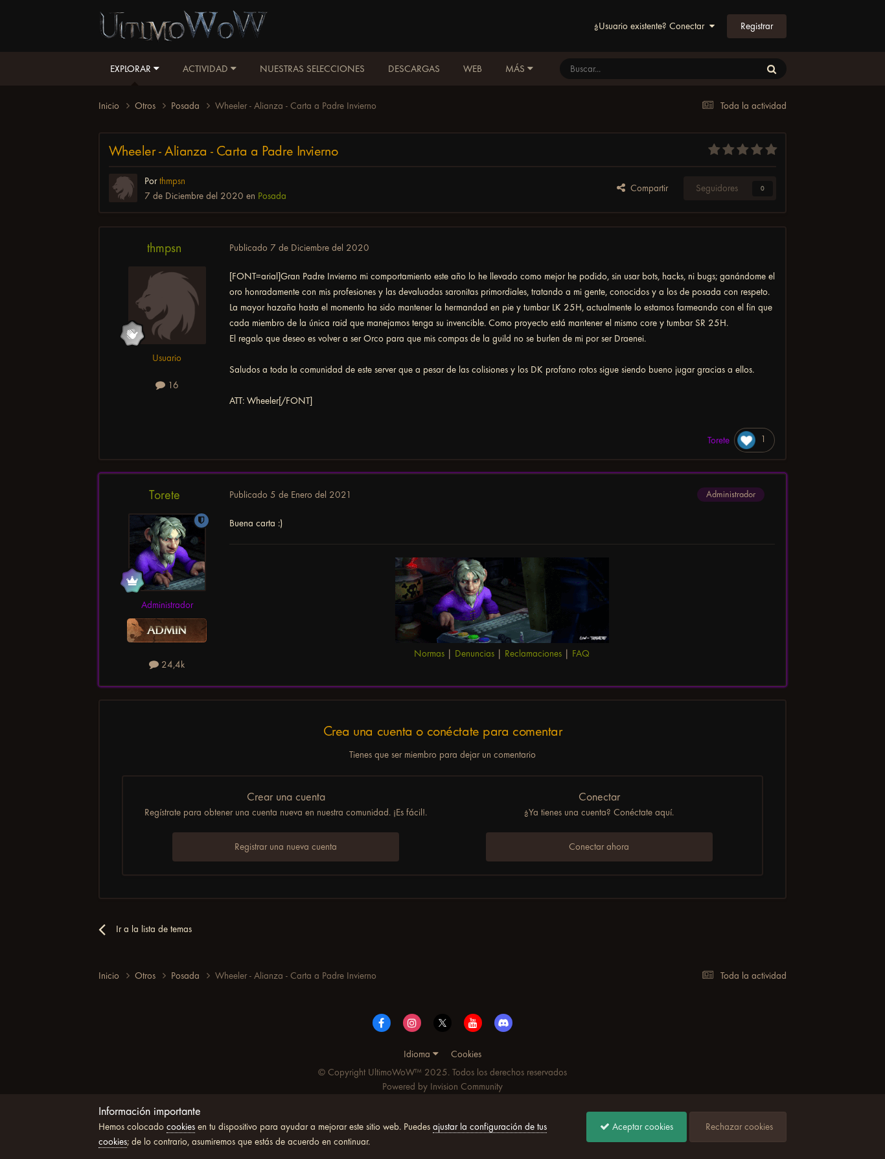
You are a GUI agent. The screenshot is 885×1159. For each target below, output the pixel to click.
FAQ (581, 653)
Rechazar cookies (738, 1126)
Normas (429, 653)
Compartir (646, 188)
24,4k (172, 664)
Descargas (414, 69)
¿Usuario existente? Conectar (651, 26)
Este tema (724, 68)
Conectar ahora (599, 846)
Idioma (418, 1054)
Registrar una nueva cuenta (286, 846)
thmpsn (164, 247)
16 (172, 385)
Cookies (466, 1054)
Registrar (757, 26)
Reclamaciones (533, 653)
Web (472, 69)
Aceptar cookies (641, 1126)
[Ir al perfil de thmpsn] (123, 188)
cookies (181, 1126)
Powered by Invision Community (442, 1086)
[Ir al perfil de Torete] (167, 552)
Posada (272, 196)
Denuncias (474, 653)
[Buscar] (772, 68)
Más (515, 69)
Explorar (132, 69)
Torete (164, 494)
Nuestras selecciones (312, 69)
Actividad (207, 69)
